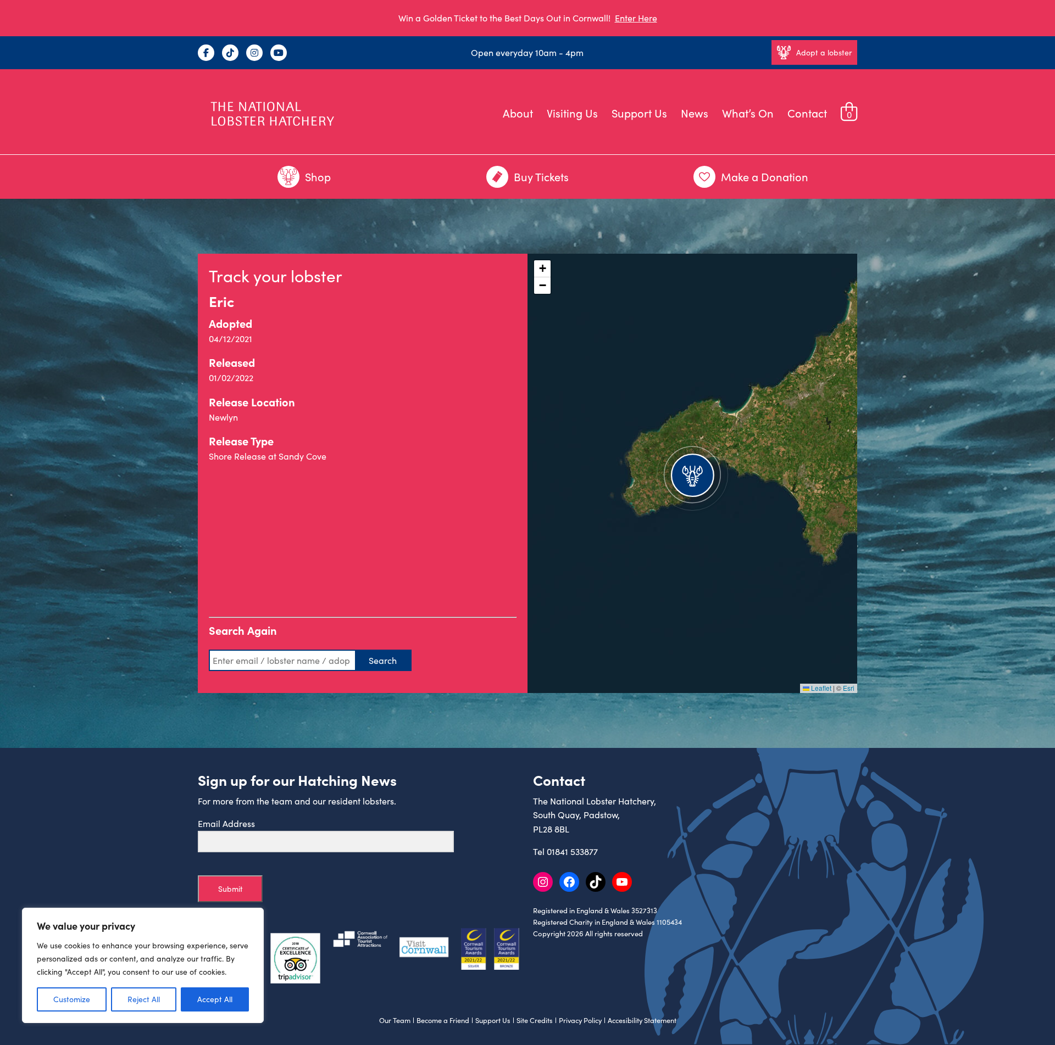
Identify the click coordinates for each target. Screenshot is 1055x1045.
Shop (318, 176)
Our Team (394, 1020)
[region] (143, 965)
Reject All (143, 999)
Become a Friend (443, 1020)
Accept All (214, 999)
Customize (71, 999)
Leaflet (820, 687)
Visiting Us (572, 112)
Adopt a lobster (824, 52)
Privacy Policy (580, 1020)
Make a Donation (764, 176)
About (518, 112)
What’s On (748, 112)
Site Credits (535, 1020)
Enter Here (636, 18)
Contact (807, 112)
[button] (692, 473)
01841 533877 (572, 851)
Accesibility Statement (642, 1020)
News (694, 112)
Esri (848, 687)
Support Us (639, 112)
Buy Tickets (541, 176)
